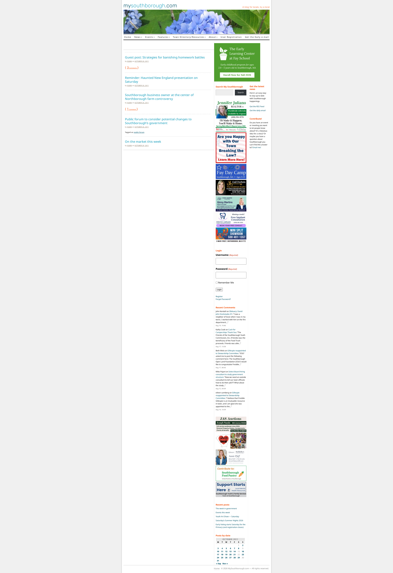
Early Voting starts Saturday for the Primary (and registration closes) (230, 525)
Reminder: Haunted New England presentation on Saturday (161, 80)
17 (218, 554)
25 (222, 557)
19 (226, 554)
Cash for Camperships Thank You (226, 331)
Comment (132, 109)
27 (230, 557)
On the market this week (143, 142)
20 (230, 554)
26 (226, 557)
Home (127, 37)
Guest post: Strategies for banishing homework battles (165, 57)
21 (234, 554)
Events (149, 37)
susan (129, 61)
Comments (132, 68)
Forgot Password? (223, 299)
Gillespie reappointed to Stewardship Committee (231, 352)
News (137, 37)
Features (163, 37)
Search (241, 92)
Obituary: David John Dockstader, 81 (229, 312)
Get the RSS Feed (257, 106)
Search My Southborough (229, 86)
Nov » (225, 563)
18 (222, 554)
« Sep (218, 563)
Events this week (223, 512)
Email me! (257, 147)
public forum (139, 132)
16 (243, 551)
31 (218, 560)
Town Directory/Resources (188, 37)
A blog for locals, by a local (256, 7)
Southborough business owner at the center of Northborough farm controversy (159, 97)
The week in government (226, 508)
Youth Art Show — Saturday (227, 516)
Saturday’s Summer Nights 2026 (229, 520)
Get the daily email (258, 110)
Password (226, 269)
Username (227, 255)
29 (239, 557)
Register (219, 296)
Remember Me (226, 282)
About (212, 37)
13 (230, 551)
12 (226, 551)
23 (243, 554)
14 (234, 551)
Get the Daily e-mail (257, 37)
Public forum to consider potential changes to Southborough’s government (158, 121)
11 (222, 551)
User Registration (231, 37)
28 (234, 557)
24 (218, 557)
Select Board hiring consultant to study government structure (230, 374)
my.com (150, 5)
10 (218, 551)
